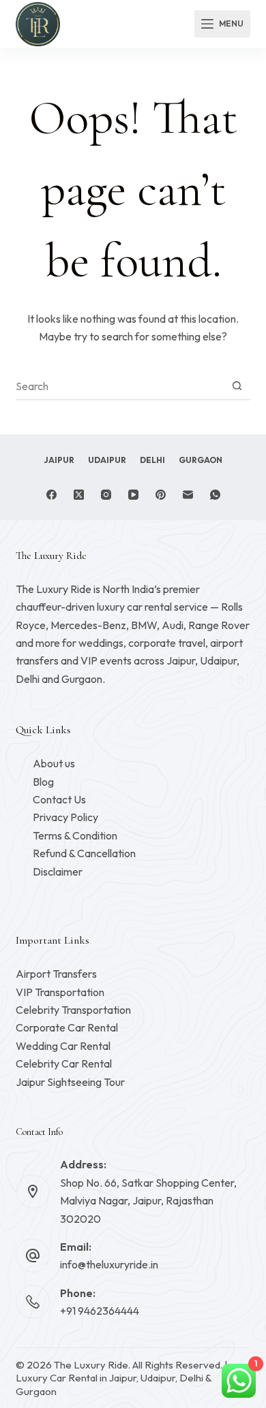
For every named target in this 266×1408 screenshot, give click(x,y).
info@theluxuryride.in (109, 1264)
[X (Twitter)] (79, 495)
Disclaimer (58, 871)
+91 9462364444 (99, 1310)
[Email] (188, 495)
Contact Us (59, 799)
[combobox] (120, 386)
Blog (43, 781)
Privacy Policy (65, 817)
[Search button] (237, 386)
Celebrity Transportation (73, 1010)
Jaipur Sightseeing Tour (70, 1082)
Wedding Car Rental (63, 1046)
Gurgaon (200, 460)
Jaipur (59, 460)
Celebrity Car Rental (64, 1063)
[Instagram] (106, 495)
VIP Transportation (60, 992)
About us (54, 763)
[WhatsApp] (215, 495)
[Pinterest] (161, 495)
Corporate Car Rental (67, 1027)
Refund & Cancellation (84, 853)
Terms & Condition (75, 835)
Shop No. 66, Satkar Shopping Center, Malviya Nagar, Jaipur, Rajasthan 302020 (148, 1201)
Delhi (152, 460)
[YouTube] (133, 495)
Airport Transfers (56, 973)
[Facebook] (51, 495)
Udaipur (107, 460)
